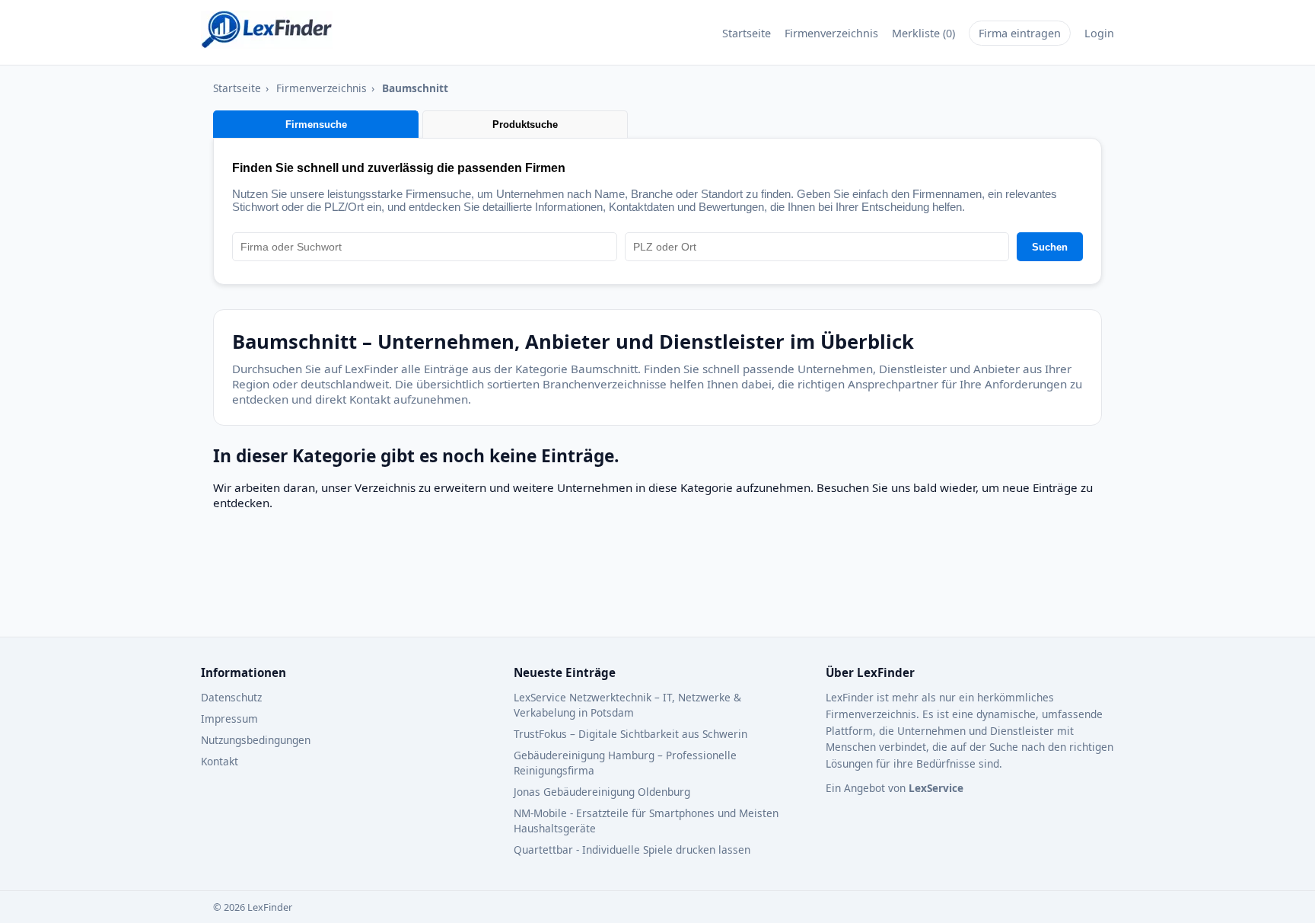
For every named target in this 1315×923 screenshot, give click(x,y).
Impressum (229, 718)
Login (1099, 33)
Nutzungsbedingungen (255, 740)
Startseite (746, 33)
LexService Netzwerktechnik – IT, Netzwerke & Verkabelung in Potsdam (627, 705)
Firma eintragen (1020, 33)
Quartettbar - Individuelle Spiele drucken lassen (632, 849)
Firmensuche (316, 124)
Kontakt (219, 761)
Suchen (1050, 247)
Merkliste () (923, 33)
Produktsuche (525, 124)
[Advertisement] (582, 581)
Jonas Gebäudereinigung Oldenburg (602, 791)
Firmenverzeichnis (831, 33)
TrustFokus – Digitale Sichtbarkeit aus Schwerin (630, 734)
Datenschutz (231, 697)
